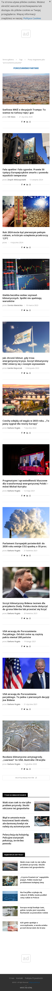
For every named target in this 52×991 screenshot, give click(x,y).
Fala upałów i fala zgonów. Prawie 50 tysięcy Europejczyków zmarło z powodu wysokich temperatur (25, 172)
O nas (11, 978)
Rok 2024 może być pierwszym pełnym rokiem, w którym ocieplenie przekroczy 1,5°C (25, 235)
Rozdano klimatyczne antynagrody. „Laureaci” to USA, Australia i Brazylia (24, 758)
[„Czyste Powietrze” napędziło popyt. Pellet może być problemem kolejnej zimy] (10, 881)
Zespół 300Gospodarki (16, 179)
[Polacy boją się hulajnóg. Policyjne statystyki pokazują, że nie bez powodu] (41, 838)
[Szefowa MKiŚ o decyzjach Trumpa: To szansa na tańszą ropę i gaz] (26, 88)
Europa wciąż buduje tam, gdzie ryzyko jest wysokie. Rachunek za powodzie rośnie (34, 910)
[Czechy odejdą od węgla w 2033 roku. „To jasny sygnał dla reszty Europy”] (26, 399)
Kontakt (19, 978)
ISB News (11, 117)
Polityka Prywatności (34, 978)
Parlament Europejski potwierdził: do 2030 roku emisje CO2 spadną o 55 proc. (25, 545)
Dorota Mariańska (14, 305)
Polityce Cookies (32, 18)
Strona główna (8, 59)
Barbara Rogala (13, 428)
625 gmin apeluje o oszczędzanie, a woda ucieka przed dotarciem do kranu (33, 925)
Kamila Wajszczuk (14, 368)
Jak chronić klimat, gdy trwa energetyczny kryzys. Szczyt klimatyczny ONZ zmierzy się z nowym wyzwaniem (25, 360)
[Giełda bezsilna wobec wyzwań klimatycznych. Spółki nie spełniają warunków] (26, 274)
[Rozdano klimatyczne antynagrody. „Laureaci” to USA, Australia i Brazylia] (26, 736)
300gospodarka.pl (34, 982)
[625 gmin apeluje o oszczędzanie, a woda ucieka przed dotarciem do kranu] (10, 926)
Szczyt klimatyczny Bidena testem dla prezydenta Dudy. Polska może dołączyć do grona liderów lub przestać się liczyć (25, 606)
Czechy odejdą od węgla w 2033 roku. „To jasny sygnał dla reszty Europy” (26, 422)
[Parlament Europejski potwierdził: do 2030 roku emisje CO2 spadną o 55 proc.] (26, 522)
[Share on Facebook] (21, 122)
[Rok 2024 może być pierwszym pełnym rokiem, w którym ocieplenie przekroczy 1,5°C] (26, 211)
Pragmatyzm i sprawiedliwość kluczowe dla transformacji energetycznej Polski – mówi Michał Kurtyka (25, 483)
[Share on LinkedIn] (27, 122)
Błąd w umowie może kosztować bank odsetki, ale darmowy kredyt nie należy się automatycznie (16, 822)
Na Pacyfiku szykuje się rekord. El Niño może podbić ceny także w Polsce (33, 895)
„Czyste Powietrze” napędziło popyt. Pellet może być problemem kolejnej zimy (34, 880)
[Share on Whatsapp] (30, 122)
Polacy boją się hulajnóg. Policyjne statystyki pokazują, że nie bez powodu (16, 839)
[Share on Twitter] (24, 122)
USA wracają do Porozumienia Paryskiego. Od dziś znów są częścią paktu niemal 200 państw (23, 634)
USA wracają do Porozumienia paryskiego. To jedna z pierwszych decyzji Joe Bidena (26, 697)
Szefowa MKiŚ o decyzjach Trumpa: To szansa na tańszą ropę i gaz (24, 111)
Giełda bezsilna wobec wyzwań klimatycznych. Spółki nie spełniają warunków (22, 298)
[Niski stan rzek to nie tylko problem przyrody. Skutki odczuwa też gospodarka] (41, 806)
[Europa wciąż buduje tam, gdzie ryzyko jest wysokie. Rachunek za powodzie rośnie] (10, 911)
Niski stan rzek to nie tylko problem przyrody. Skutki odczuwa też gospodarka (17, 805)
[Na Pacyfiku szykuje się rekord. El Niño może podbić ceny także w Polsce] (10, 896)
